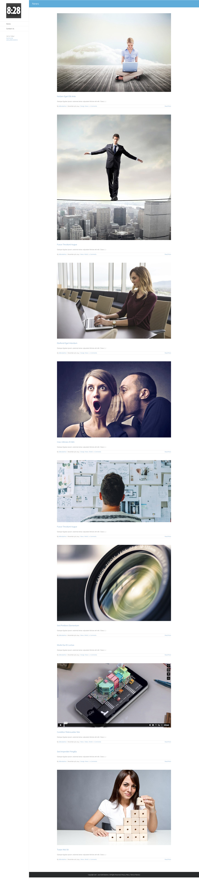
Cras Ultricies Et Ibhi (65, 442)
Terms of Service (135, 875)
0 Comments (97, 742)
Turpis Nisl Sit (63, 850)
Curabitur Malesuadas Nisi (68, 732)
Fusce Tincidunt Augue (67, 244)
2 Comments (93, 106)
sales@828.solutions (12, 40)
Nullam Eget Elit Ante (66, 96)
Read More (168, 106)
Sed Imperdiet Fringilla (67, 752)
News (86, 106)
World (86, 254)
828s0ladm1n (62, 106)
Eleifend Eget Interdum (67, 343)
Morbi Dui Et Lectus (65, 645)
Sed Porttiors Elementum (68, 625)
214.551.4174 (9, 38)
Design (82, 106)
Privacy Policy (125, 875)
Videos (86, 742)
